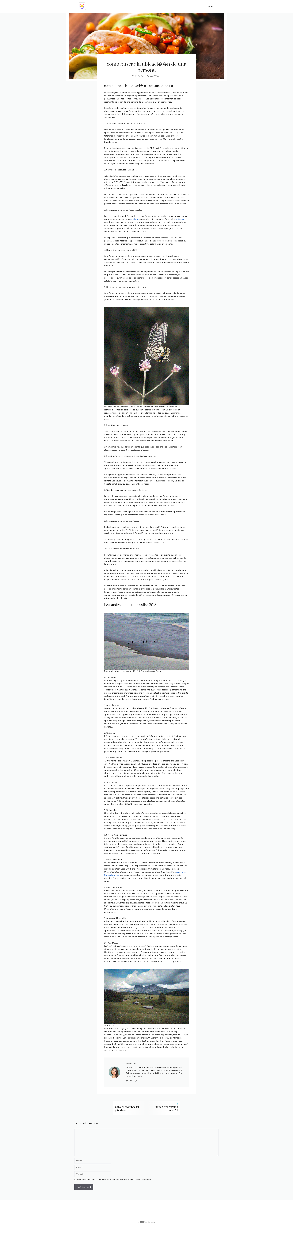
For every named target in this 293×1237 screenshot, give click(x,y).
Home (210, 6)
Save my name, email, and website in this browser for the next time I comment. (114, 1179)
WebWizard (155, 76)
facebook (134, 219)
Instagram (180, 219)
